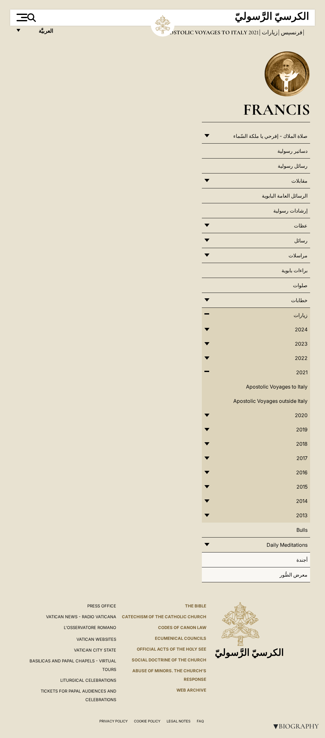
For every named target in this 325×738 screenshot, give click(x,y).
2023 (301, 344)
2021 (253, 32)
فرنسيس (291, 32)
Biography (295, 726)
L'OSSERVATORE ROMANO (90, 627)
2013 (302, 515)
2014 (302, 501)
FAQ (200, 721)
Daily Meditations (287, 545)
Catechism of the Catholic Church (164, 616)
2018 (302, 444)
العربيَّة (39, 32)
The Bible (195, 605)
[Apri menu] (21, 17)
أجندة (302, 560)
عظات (301, 225)
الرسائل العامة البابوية (285, 196)
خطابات (299, 300)
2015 (302, 487)
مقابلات (299, 181)
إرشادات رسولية (290, 210)
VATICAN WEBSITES (96, 639)
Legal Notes (178, 721)
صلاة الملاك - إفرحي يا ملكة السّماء (270, 136)
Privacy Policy (113, 721)
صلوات (300, 285)
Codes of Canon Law (182, 627)
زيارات (269, 32)
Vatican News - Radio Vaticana (81, 616)
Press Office (101, 605)
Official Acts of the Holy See (171, 649)
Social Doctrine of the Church (169, 659)
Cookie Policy (147, 721)
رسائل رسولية (293, 166)
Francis (276, 109)
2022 (301, 358)
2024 (301, 329)
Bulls (302, 530)
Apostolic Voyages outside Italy (270, 401)
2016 (302, 472)
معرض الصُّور (294, 575)
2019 (302, 429)
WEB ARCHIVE (191, 690)
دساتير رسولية (292, 151)
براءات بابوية (295, 270)
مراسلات (298, 255)
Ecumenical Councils (180, 638)
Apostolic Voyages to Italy (277, 386)
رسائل (301, 240)
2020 (301, 415)
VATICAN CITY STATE (95, 650)
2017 (302, 458)
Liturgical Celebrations (88, 680)
